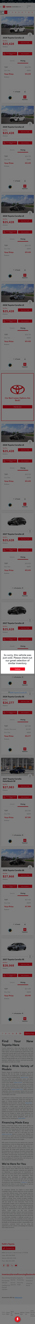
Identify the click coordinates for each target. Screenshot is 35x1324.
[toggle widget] (17, 1319)
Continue (17, 669)
